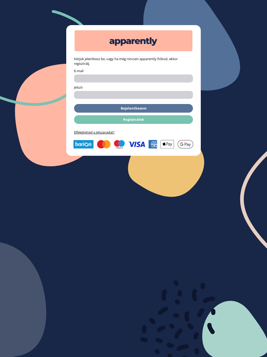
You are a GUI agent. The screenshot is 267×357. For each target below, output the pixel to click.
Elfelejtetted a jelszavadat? (94, 132)
